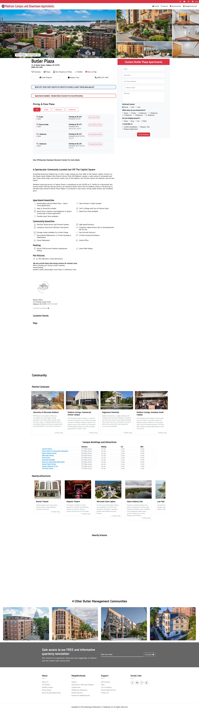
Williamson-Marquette (79, 690)
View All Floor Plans (95, 125)
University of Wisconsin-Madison (83, 685)
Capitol (74, 682)
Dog (132, 121)
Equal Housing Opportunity (51, 693)
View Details (25, 625)
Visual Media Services (108, 690)
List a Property (106, 687)
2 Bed (72, 110)
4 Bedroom (139, 115)
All (37, 110)
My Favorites (176, 6)
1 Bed (58, 110)
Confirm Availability (130, 127)
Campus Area (76, 687)
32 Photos (21, 55)
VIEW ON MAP (52, 304)
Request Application (131, 129)
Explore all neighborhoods (81, 695)
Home (156, 6)
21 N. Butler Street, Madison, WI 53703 (45, 65)
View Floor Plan (94, 117)
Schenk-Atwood (77, 693)
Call (138, 107)
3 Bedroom (128, 115)
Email (126, 107)
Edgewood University (110, 412)
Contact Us (105, 693)
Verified (79, 72)
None (126, 121)
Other (145, 121)
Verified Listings (47, 687)
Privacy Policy (46, 690)
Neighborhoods (191, 6)
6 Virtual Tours (33, 55)
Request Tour (145, 127)
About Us (45, 682)
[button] (15, 35)
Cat (138, 121)
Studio (46, 110)
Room (126, 113)
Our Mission (46, 685)
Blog (102, 685)
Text (132, 107)
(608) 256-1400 (37, 67)
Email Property (143, 134)
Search (165, 6)
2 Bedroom (154, 113)
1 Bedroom (143, 113)
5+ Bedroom (150, 115)
